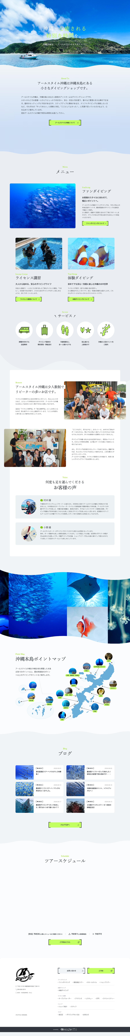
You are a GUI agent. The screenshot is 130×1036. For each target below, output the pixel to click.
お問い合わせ (71, 971)
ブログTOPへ (65, 825)
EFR (98, 998)
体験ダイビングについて (81, 299)
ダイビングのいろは (73, 1014)
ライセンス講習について (28, 299)
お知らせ (86, 1014)
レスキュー (89, 998)
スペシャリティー (108, 998)
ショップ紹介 (63, 1006)
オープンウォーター (65, 998)
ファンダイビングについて (95, 223)
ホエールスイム (92, 982)
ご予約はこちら (65, 942)
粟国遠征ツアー (79, 982)
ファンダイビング (64, 982)
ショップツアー (105, 982)
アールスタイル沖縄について (65, 122)
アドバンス (78, 998)
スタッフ (74, 1006)
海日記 (61, 1014)
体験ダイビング (64, 990)
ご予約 (101, 971)
